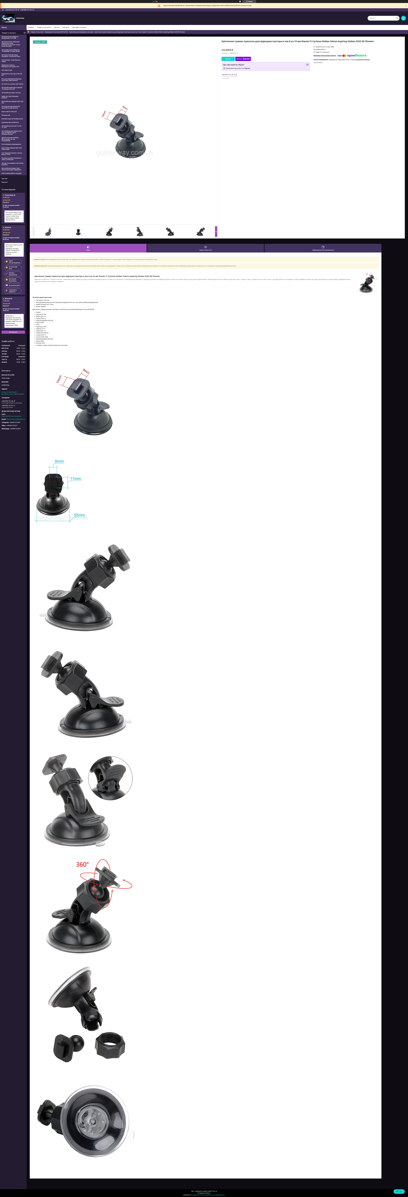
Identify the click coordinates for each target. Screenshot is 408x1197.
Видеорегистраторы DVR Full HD (56, 32)
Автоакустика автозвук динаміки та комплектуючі (11, 55)
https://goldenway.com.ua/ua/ (11, 416)
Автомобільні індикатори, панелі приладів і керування (11, 169)
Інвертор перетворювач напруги (10, 97)
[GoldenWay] (8, 18)
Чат (400, 1191)
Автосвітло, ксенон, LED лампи (12, 84)
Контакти (66, 27)
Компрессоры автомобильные (12, 119)
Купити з (239, 59)
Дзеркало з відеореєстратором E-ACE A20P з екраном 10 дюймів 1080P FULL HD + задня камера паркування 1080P (14, 320)
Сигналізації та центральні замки (11, 60)
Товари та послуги (43, 27)
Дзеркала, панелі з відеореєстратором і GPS (10, 65)
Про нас (56, 27)
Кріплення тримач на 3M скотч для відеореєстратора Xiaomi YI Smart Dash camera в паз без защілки (14, 249)
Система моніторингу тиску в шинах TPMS (12, 153)
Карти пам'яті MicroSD (9, 111)
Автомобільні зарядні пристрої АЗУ (12, 102)
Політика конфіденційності (216, 1195)
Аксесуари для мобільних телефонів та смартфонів (11, 50)
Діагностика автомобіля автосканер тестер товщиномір (10, 139)
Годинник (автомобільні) (10, 122)
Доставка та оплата (79, 27)
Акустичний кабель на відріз (11, 173)
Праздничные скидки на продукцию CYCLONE (10, 37)
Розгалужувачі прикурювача (11, 144)
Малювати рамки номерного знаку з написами (12, 158)
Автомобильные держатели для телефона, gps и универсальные (12, 132)
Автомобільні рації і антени (11, 93)
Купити (228, 59)
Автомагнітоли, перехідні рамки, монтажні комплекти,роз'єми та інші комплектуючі (11, 44)
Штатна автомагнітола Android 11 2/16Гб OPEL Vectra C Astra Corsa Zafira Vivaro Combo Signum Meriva (14, 216)
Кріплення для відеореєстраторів (81, 32)
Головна (31, 27)
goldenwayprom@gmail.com (15, 419)
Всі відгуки (13, 332)
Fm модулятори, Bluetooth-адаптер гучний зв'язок (11, 107)
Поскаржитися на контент (199, 1195)
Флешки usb (6, 115)
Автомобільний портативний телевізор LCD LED (12, 88)
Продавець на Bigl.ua (204, 1193)
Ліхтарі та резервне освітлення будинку (12, 163)
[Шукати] (397, 18)
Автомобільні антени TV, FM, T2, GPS (12, 126)
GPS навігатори (7, 70)
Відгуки (5, 182)
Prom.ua (214, 1191)
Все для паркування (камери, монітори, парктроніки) (12, 79)
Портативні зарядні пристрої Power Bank (12, 148)
